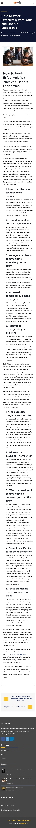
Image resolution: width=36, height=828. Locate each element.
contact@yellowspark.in (18, 654)
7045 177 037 (9, 805)
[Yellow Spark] (18, 3)
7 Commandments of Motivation (14, 787)
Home (3, 33)
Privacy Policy (11, 820)
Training (3, 758)
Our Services (5, 750)
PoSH (3, 754)
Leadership (11, 33)
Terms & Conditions (23, 820)
